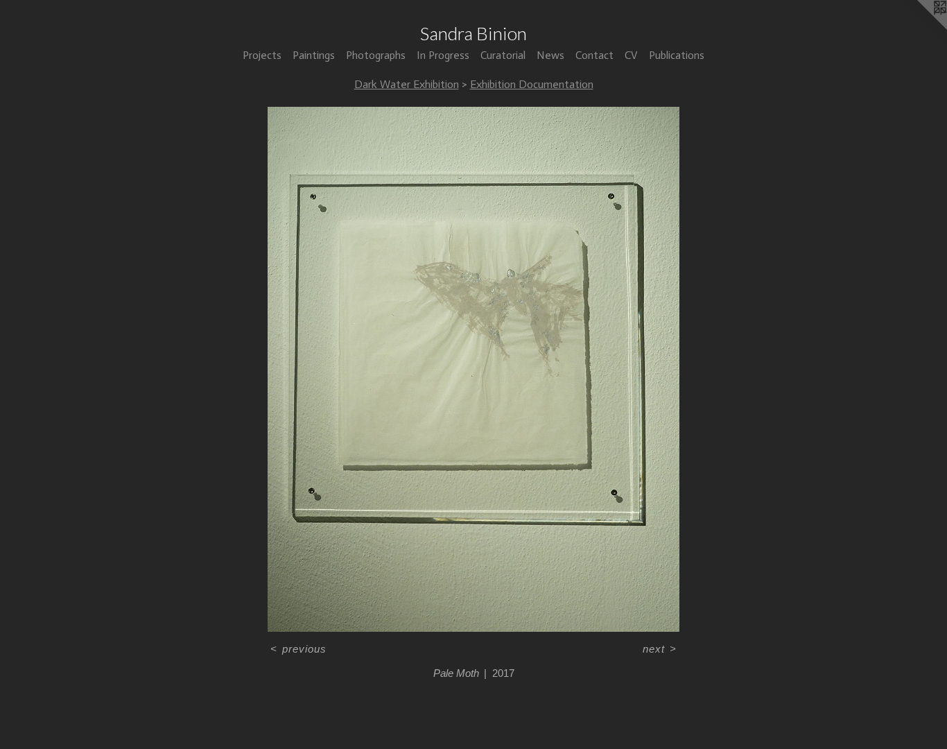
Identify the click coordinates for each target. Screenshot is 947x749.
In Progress (443, 55)
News (550, 55)
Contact (594, 55)
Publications (676, 55)
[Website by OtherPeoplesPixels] (919, 27)
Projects (262, 55)
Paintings (314, 55)
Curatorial (502, 55)
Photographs (376, 55)
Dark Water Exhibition (406, 84)
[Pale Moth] (473, 369)
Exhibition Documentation (531, 84)
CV (631, 55)
